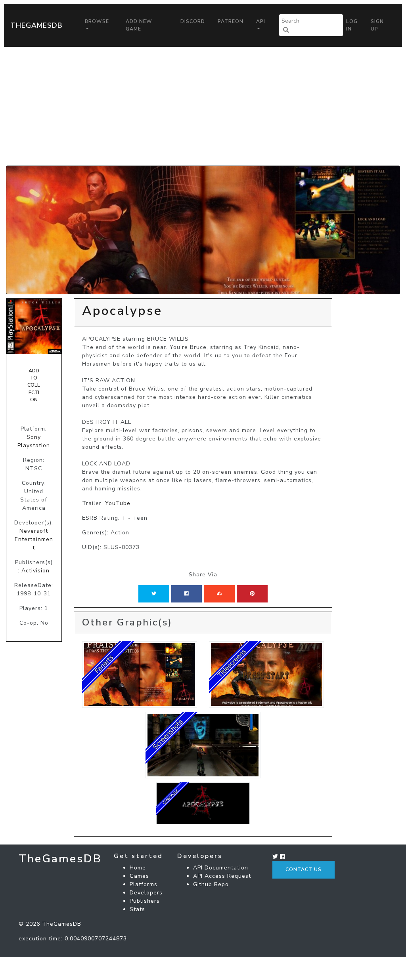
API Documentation (220, 867)
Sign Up (377, 25)
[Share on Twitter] (153, 593)
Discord (192, 21)
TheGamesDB (36, 25)
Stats (137, 909)
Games (139, 876)
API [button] (260, 21)
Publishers (145, 901)
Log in (352, 25)
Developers (146, 892)
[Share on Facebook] (186, 593)
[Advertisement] (203, 106)
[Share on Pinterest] (252, 593)
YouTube (117, 503)
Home (138, 867)
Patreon (230, 21)
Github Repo (211, 884)
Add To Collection (33, 385)
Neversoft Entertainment (34, 539)
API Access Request (222, 876)
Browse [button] (97, 21)
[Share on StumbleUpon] (219, 593)
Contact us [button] (303, 869)
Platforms (143, 884)
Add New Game (139, 25)
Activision (35, 570)
